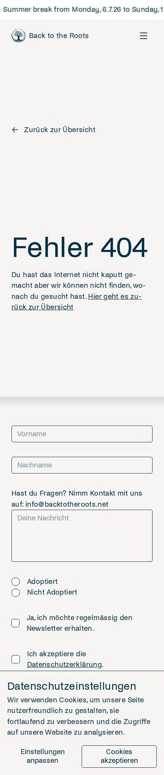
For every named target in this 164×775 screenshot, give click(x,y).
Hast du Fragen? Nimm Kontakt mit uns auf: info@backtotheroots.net (77, 499)
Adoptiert (42, 581)
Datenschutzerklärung (64, 664)
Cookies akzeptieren (119, 756)
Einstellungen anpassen (43, 756)
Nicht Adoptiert (52, 592)
